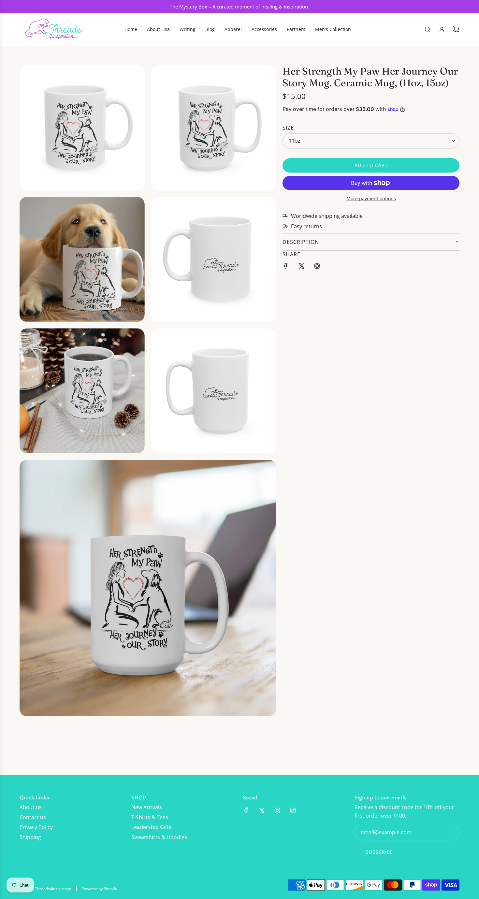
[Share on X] (301, 267)
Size (288, 127)
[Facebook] (246, 810)
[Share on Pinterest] (317, 267)
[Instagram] (277, 810)
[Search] (427, 29)
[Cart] (456, 29)
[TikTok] (293, 810)
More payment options (371, 198)
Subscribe (379, 852)
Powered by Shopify (99, 889)
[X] (261, 810)
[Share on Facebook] (286, 267)
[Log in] (442, 29)
